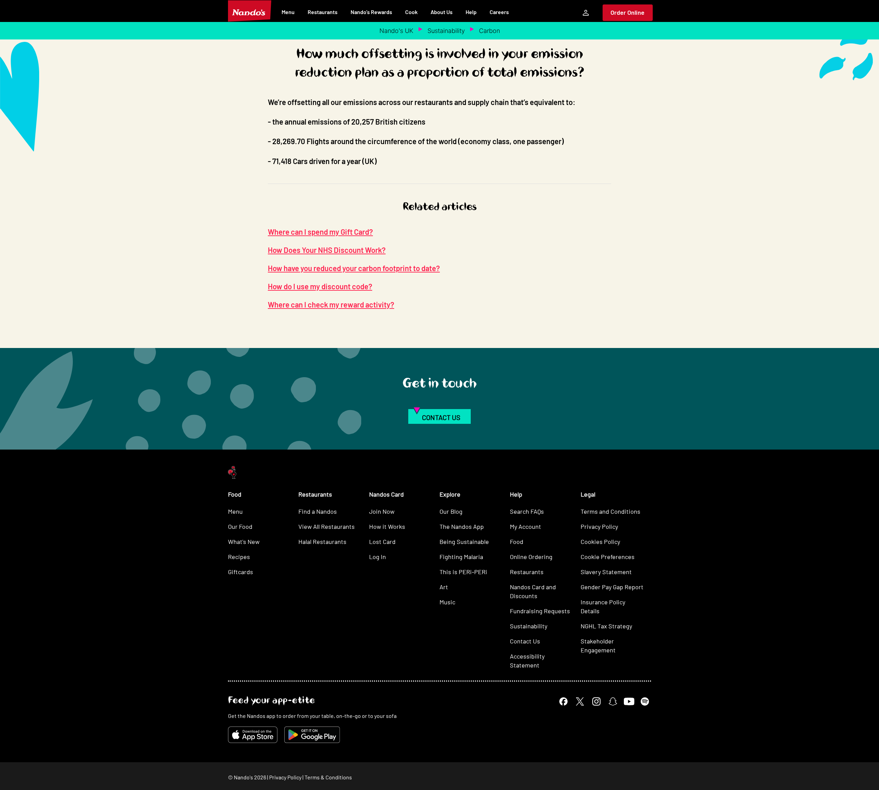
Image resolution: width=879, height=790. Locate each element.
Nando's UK (396, 30)
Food (516, 541)
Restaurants (323, 12)
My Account (525, 526)
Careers (499, 12)
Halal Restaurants (322, 541)
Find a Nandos (317, 511)
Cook (411, 12)
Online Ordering (531, 556)
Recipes (239, 556)
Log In (377, 556)
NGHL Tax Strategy (606, 626)
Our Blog (451, 511)
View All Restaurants (326, 526)
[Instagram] (596, 701)
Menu (288, 12)
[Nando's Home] (249, 11)
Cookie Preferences (608, 556)
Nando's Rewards (371, 12)
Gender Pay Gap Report (612, 587)
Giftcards (240, 572)
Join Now (382, 511)
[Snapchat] (613, 701)
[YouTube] (628, 702)
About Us (442, 12)
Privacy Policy (599, 526)
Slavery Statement (606, 572)
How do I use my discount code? (320, 286)
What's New (244, 541)
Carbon (489, 30)
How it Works (387, 526)
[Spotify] (645, 701)
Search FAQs (527, 511)
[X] (580, 701)
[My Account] (586, 12)
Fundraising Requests (540, 611)
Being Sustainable (464, 541)
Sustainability (446, 30)
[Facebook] (563, 701)
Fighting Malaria (461, 556)
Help (471, 12)
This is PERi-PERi (463, 572)
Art (444, 587)
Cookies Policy (600, 541)
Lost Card (382, 541)
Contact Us (525, 641)
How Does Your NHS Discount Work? (327, 249)
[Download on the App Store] (252, 735)
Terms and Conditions (610, 511)
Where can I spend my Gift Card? (320, 231)
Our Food (240, 526)
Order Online (627, 12)
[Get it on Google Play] (312, 735)
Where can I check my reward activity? (331, 304)
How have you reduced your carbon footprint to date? (354, 268)
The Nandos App (462, 526)
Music (447, 602)
